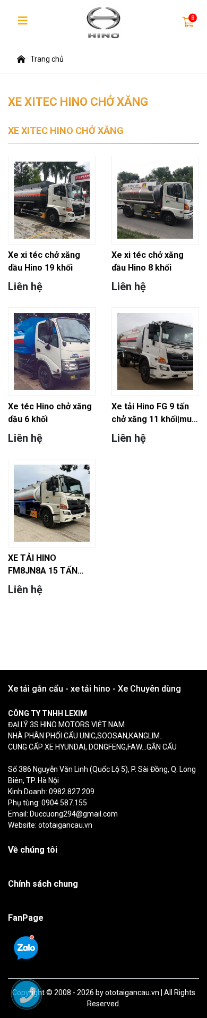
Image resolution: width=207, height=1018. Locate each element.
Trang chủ (47, 59)
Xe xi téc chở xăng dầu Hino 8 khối (147, 261)
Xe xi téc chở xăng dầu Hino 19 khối (44, 261)
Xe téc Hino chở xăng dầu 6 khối (50, 412)
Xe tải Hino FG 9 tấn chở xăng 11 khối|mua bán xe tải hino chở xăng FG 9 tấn (153, 413)
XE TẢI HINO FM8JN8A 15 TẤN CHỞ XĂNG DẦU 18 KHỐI (45, 565)
